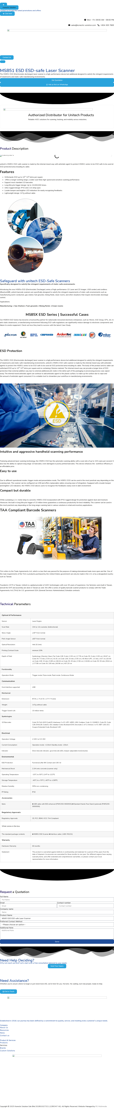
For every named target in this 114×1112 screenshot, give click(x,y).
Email (2, 903)
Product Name (6, 915)
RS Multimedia (101, 1106)
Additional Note (6, 928)
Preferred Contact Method (11, 921)
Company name (6, 909)
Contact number (64, 903)
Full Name (4, 896)
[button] (9, 7)
